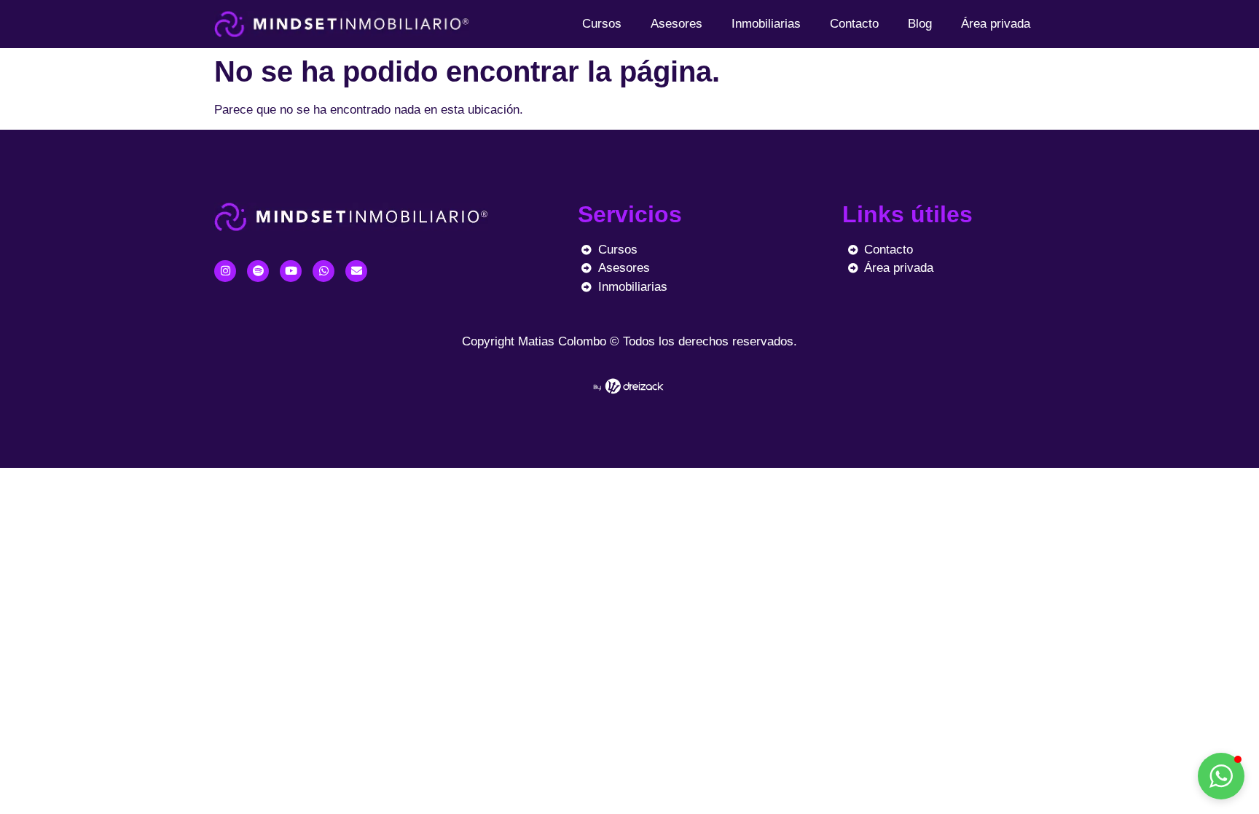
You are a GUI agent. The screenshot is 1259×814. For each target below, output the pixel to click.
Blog (920, 24)
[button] (1221, 776)
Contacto (854, 24)
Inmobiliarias (766, 24)
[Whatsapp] (323, 271)
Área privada (995, 24)
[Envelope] (356, 271)
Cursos (601, 24)
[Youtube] (291, 271)
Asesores (676, 24)
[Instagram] (225, 271)
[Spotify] (258, 271)
